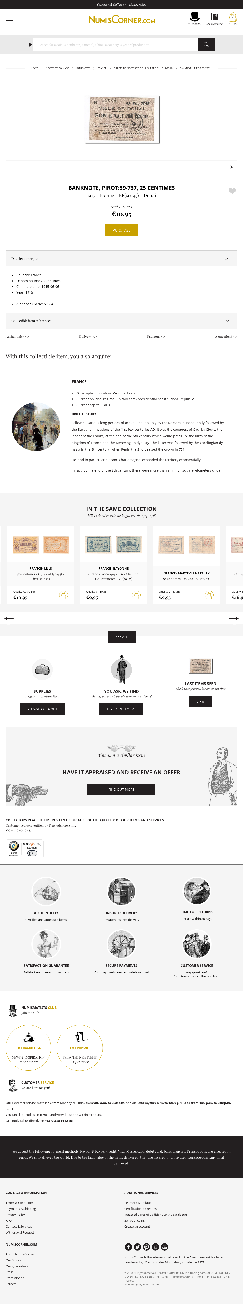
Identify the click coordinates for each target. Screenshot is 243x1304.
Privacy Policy (15, 1215)
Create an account (137, 1227)
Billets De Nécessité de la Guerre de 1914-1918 (143, 68)
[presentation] (14, 167)
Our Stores (13, 1260)
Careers (11, 1284)
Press (9, 1272)
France (102, 68)
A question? (224, 336)
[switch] (32, 853)
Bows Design (151, 1284)
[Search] (206, 44)
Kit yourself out (42, 709)
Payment (154, 336)
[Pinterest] (146, 1247)
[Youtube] (164, 1247)
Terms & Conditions (19, 1203)
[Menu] (41, 842)
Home (34, 68)
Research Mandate (137, 1203)
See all (122, 636)
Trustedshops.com (62, 825)
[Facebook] (128, 1247)
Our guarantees (17, 1266)
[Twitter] (137, 1247)
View (201, 701)
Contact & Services (19, 1227)
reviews (24, 830)
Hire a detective (121, 709)
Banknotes (83, 68)
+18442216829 (136, 4)
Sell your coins (134, 1221)
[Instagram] (155, 1247)
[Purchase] (63, 595)
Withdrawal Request (20, 1232)
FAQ (9, 1221)
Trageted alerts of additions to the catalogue (155, 1215)
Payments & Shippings (21, 1209)
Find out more (121, 789)
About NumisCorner (20, 1254)
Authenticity (15, 336)
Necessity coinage (57, 68)
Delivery (85, 336)
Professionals (15, 1278)
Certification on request (141, 1209)
